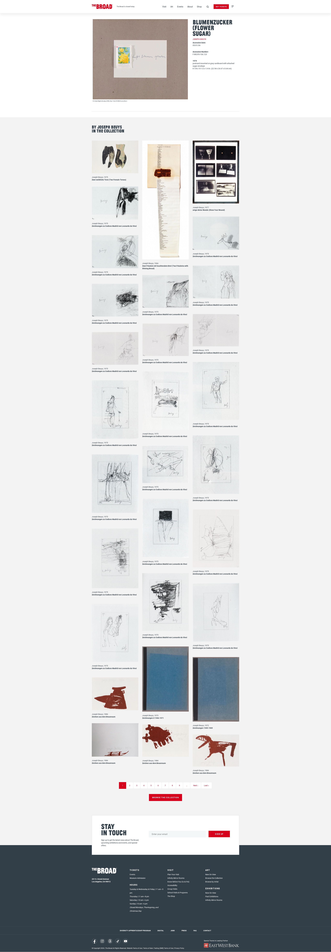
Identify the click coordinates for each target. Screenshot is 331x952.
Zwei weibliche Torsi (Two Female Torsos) (109, 179)
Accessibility (172, 885)
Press (184, 930)
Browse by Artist (212, 881)
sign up (219, 834)
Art (171, 6)
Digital (160, 930)
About (190, 6)
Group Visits (172, 889)
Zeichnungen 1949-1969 (203, 728)
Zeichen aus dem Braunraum (103, 716)
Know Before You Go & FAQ (178, 881)
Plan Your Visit (173, 874)
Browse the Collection (214, 878)
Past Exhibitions (211, 896)
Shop (199, 6)
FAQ (195, 930)
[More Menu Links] (232, 6)
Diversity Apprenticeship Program (135, 930)
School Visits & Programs (177, 892)
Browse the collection (165, 797)
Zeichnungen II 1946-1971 (153, 718)
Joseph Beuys (199, 39)
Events (180, 6)
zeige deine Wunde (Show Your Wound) (209, 210)
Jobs (173, 930)
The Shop (171, 896)
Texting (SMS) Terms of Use (163, 948)
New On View (210, 874)
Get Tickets (221, 7)
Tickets (134, 870)
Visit (164, 6)
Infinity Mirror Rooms (175, 878)
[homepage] (102, 6)
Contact (207, 930)
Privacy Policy (179, 948)
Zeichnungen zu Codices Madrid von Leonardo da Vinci (114, 226)
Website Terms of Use (134, 948)
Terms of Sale (148, 948)
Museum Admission (137, 878)
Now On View (210, 893)
